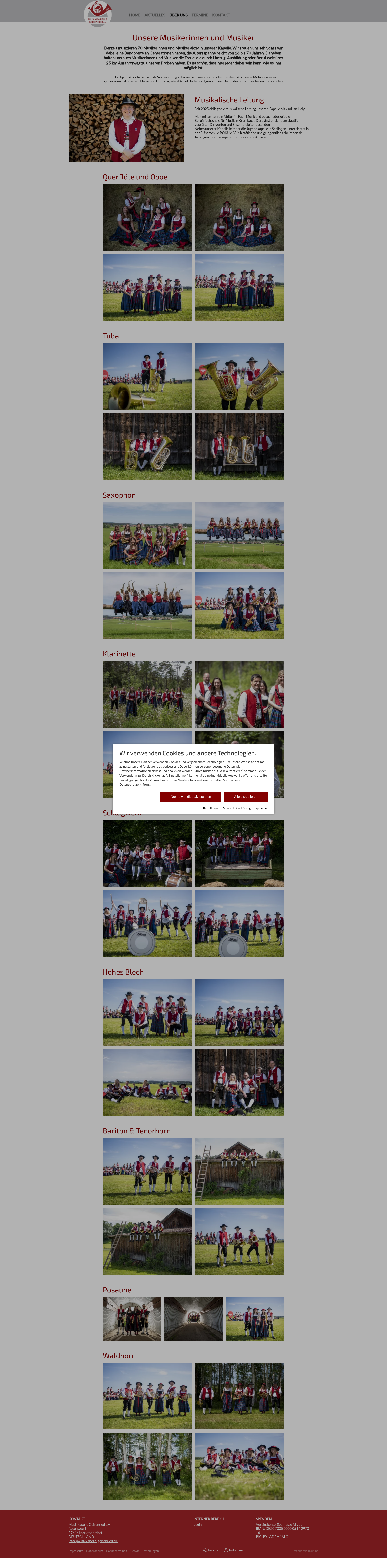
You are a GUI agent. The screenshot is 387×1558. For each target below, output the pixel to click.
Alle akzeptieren (245, 796)
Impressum (261, 808)
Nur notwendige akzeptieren (191, 796)
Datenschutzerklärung (237, 808)
